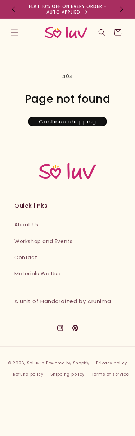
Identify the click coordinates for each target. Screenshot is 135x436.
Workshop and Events (43, 241)
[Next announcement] (122, 9)
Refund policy (28, 374)
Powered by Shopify (68, 363)
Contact (25, 257)
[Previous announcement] (13, 9)
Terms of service (110, 374)
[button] (14, 32)
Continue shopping (67, 121)
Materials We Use (37, 273)
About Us (26, 224)
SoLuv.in (36, 363)
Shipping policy (67, 374)
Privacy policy (111, 363)
